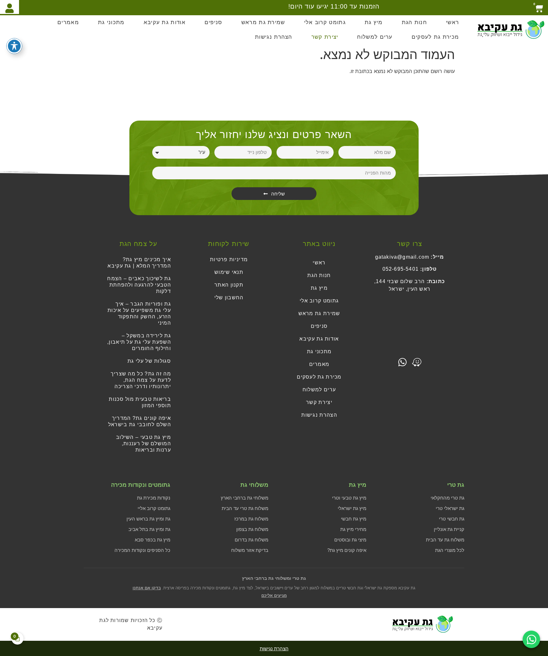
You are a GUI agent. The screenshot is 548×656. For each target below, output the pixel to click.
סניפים (213, 22)
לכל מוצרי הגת (449, 550)
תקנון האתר (228, 285)
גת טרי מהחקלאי (447, 497)
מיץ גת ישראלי (352, 508)
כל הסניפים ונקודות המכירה (142, 550)
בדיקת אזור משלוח (249, 550)
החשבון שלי (229, 297)
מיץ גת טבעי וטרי (349, 497)
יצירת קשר (324, 37)
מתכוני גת (111, 22)
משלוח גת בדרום (251, 539)
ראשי (452, 22)
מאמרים (68, 22)
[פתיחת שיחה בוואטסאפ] (402, 362)
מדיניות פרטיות (229, 259)
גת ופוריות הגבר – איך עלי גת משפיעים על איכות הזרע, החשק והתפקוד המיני (139, 313)
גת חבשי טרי (451, 518)
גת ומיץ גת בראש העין (148, 518)
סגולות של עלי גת (149, 361)
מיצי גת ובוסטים (350, 539)
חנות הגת (414, 22)
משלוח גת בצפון (252, 529)
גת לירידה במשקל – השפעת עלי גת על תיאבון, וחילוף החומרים (139, 342)
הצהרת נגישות (273, 37)
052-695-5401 (400, 269)
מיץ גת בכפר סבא (152, 539)
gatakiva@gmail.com (402, 257)
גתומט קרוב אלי (325, 22)
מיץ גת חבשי (353, 518)
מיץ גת (374, 22)
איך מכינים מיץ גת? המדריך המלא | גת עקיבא (139, 262)
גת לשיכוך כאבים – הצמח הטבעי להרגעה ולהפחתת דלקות (139, 285)
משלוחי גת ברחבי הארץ (244, 497)
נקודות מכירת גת (153, 497)
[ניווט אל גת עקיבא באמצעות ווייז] (416, 362)
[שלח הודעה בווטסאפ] (531, 639)
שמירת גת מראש (263, 22)
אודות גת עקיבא (165, 22)
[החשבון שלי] (9, 7)
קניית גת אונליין (449, 529)
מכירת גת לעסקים (435, 37)
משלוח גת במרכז (251, 518)
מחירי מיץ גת (353, 529)
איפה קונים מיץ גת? (346, 550)
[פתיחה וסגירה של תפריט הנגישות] (14, 46)
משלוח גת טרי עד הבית (245, 508)
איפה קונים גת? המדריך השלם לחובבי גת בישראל (139, 421)
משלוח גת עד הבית (445, 539)
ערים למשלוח (374, 37)
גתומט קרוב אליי (154, 508)
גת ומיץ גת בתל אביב (149, 529)
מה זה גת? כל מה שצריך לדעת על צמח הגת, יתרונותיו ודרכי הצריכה (141, 380)
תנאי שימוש (228, 272)
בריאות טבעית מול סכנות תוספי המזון (140, 402)
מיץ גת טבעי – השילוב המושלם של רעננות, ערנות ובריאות (143, 443)
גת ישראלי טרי (450, 508)
